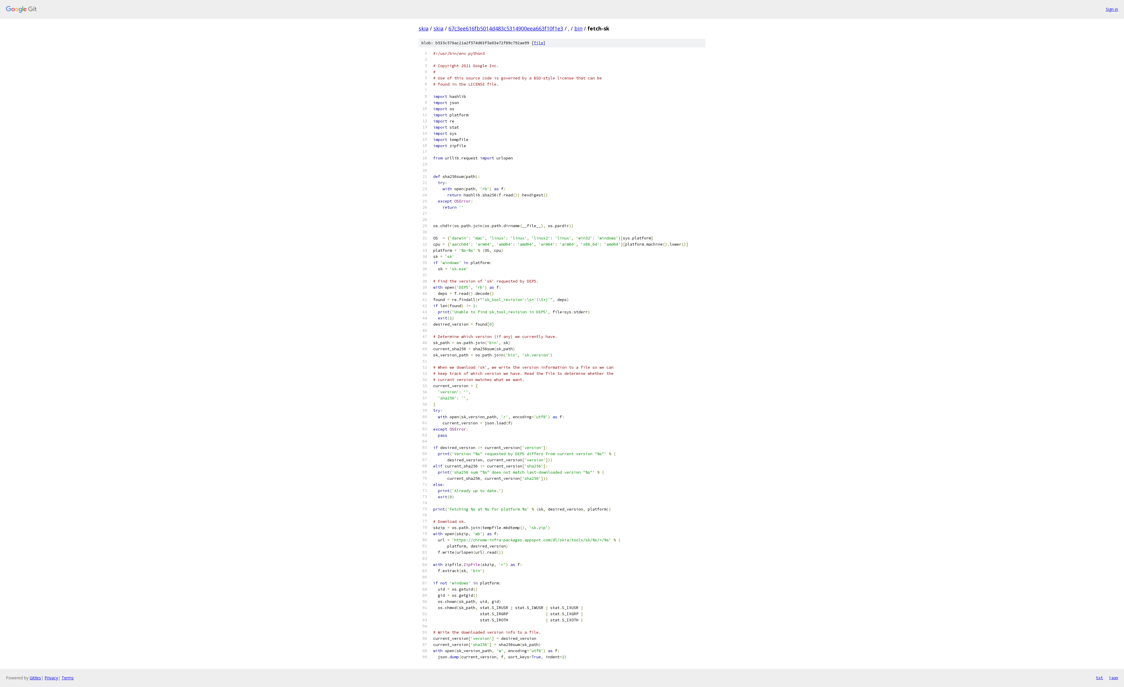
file (538, 42)
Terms (67, 678)
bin (578, 28)
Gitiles (35, 678)
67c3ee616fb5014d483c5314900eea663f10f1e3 (505, 28)
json (1113, 677)
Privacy (51, 678)
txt (1099, 677)
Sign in (1112, 9)
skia (424, 28)
